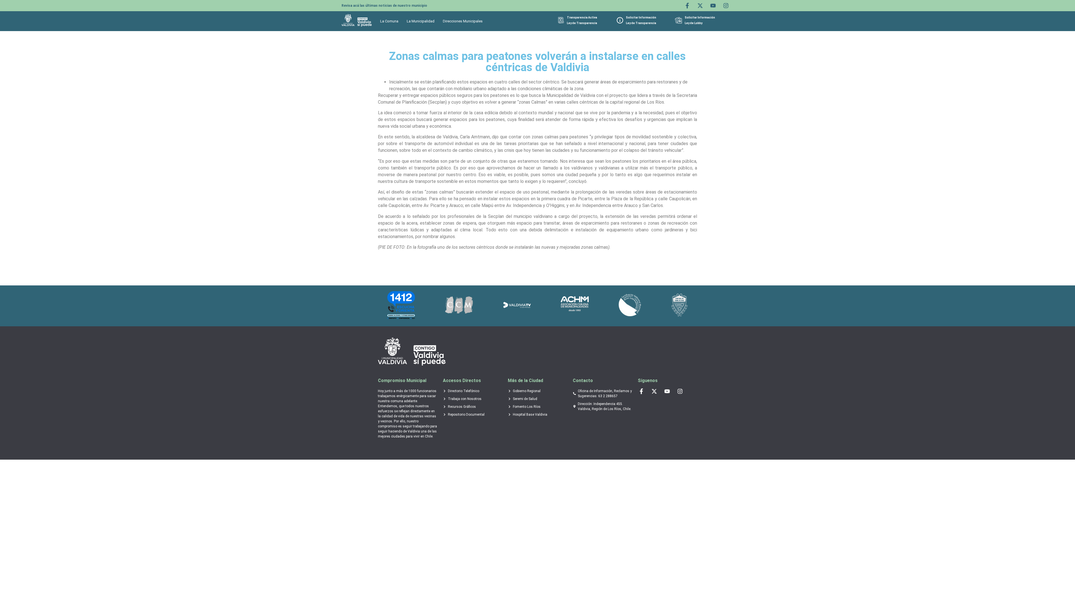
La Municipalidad (420, 21)
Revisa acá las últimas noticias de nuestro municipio (384, 6)
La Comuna (389, 21)
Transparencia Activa (582, 17)
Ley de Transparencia (582, 23)
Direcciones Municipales (463, 21)
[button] (390, 21)
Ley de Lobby (693, 23)
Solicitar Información (641, 17)
